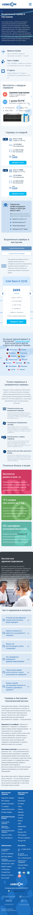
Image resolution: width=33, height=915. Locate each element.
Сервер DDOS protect (7, 809)
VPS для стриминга (24, 838)
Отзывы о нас (5, 872)
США (28, 363)
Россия (8, 363)
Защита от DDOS (6, 835)
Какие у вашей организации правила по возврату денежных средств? (16, 686)
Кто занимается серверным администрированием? (15, 659)
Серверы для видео (7, 803)
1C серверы (5, 806)
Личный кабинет (23, 865)
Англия (23, 349)
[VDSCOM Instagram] (19, 876)
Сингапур (19, 363)
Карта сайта (21, 868)
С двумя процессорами (17, 253)
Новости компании (7, 853)
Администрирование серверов (7, 831)
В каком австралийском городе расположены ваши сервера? (15, 620)
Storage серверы (6, 812)
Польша (24, 359)
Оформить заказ (18, 162)
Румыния (20, 812)
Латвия (20, 829)
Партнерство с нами (7, 863)
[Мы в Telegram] (28, 872)
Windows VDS (22, 832)
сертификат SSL (22, 534)
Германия (23, 353)
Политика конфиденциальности (8, 860)
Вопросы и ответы (7, 875)
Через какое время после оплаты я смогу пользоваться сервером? (16, 672)
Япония (22, 369)
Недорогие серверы (7, 798)
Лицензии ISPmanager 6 (5, 827)
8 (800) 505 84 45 (11, 591)
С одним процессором (16, 248)
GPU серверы (5, 801)
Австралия (13, 349)
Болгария (12, 353)
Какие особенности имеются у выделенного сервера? (15, 633)
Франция (24, 366)
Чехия (13, 369)
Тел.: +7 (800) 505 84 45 (24, 850)
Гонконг (13, 356)
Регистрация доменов (5, 822)
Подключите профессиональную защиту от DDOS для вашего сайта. (17, 207)
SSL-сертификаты (7, 838)
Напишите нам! (22, 341)
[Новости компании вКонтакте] (23, 872)
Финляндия (12, 366)
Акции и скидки (6, 866)
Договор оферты (6, 856)
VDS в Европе (22, 835)
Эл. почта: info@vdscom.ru (23, 854)
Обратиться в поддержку (14, 594)
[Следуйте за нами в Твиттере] (19, 872)
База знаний (5, 878)
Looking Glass (5, 869)
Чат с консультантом (24, 858)
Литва (23, 356)
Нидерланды (13, 359)
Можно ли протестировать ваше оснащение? (15, 646)
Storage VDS (22, 841)
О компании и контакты (5, 850)
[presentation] (3, 293)
